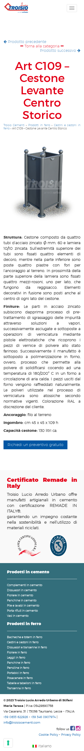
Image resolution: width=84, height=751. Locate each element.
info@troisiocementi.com (22, 722)
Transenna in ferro (19, 688)
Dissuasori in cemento (22, 590)
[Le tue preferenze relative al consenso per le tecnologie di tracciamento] (8, 742)
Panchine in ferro (18, 662)
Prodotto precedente (26, 41)
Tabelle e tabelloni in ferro (24, 683)
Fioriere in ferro (17, 652)
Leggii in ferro (16, 657)
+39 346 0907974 (43, 717)
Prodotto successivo (58, 50)
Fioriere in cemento (20, 595)
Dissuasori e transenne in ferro (27, 647)
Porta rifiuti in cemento (22, 610)
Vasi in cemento (17, 615)
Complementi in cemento (24, 585)
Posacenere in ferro (20, 678)
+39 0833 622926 (16, 717)
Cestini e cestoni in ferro (22, 642)
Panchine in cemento (21, 600)
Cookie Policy (48, 734)
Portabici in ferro (18, 673)
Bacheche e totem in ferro (24, 637)
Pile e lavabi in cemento (23, 605)
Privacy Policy (70, 734)
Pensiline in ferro (18, 667)
